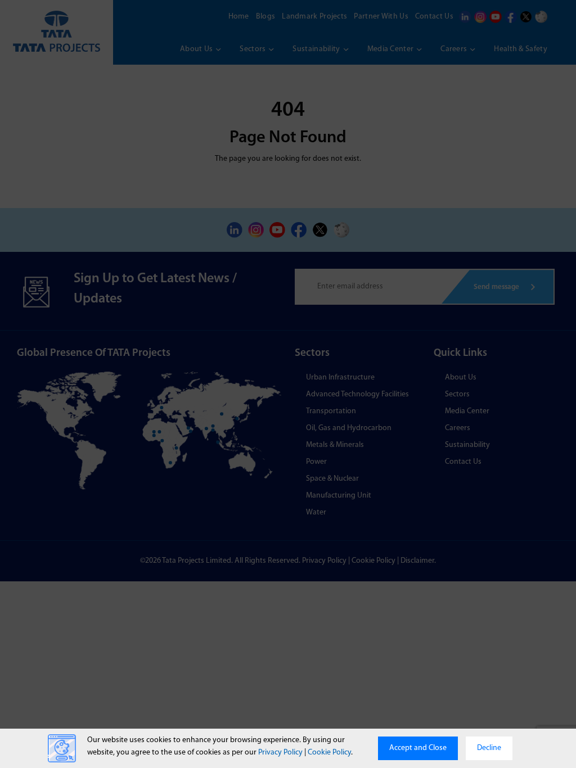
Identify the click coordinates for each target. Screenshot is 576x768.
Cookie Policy (329, 752)
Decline (489, 748)
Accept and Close (418, 748)
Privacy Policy (280, 752)
